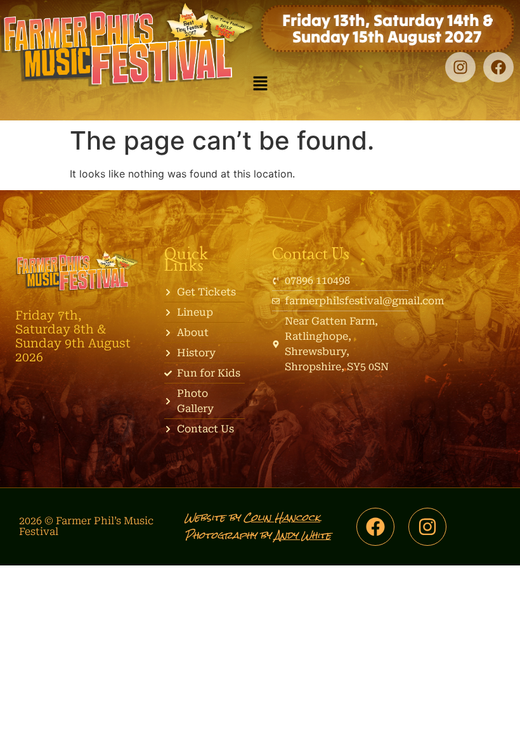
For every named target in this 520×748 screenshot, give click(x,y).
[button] (260, 84)
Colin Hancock (282, 517)
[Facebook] (498, 67)
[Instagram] (460, 67)
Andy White (303, 535)
